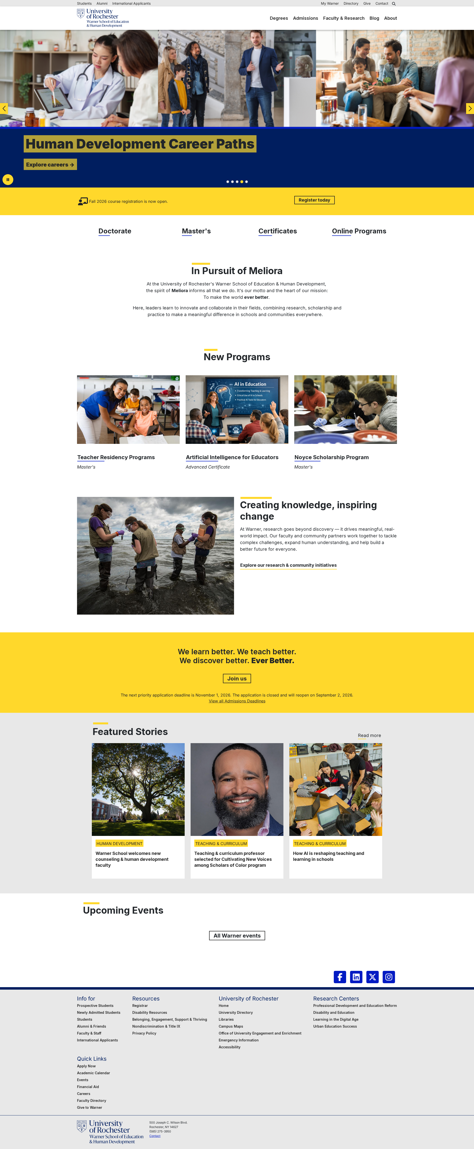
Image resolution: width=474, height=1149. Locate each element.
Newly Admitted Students (98, 1012)
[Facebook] (340, 977)
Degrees (279, 18)
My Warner (330, 3)
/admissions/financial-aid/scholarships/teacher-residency (128, 409)
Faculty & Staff (89, 1033)
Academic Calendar (93, 1073)
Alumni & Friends (91, 1026)
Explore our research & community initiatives (288, 565)
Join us (237, 678)
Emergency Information (239, 1040)
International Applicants (131, 3)
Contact (381, 3)
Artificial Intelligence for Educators (232, 457)
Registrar (140, 1005)
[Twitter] (372, 977)
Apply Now (86, 1066)
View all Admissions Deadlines (237, 700)
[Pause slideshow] (7, 179)
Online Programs (359, 231)
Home (224, 1005)
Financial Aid (88, 1087)
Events (82, 1080)
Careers (83, 1094)
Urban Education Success (335, 1026)
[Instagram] (389, 977)
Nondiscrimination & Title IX (156, 1026)
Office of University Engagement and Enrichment (260, 1033)
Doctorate (115, 231)
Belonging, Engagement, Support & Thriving (169, 1019)
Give (367, 3)
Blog (374, 18)
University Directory (236, 1012)
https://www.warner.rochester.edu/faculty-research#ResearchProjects (155, 556)
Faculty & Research (344, 18)
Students (84, 3)
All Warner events (237, 935)
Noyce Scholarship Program (332, 457)
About (390, 18)
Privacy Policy (144, 1033)
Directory (351, 3)
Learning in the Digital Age (335, 1019)
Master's (196, 231)
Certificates (277, 231)
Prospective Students (95, 1005)
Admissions (305, 18)
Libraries (226, 1019)
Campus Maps (231, 1026)
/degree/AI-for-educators (237, 409)
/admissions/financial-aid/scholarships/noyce (345, 409)
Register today (314, 200)
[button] (394, 4)
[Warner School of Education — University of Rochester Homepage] (103, 18)
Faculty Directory (91, 1100)
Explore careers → (50, 164)
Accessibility (229, 1047)
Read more (369, 735)
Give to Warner (89, 1107)
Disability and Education (334, 1012)
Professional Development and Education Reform (355, 1005)
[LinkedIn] (356, 977)
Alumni (102, 3)
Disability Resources (149, 1012)
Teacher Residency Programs (116, 457)
